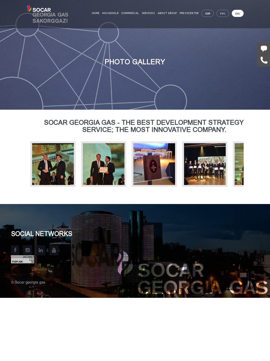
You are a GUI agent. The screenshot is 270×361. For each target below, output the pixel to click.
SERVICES (148, 13)
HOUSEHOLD (110, 13)
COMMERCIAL (130, 13)
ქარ (207, 13)
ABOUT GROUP (167, 13)
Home (96, 13)
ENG (237, 13)
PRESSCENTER (189, 13)
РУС (222, 13)
